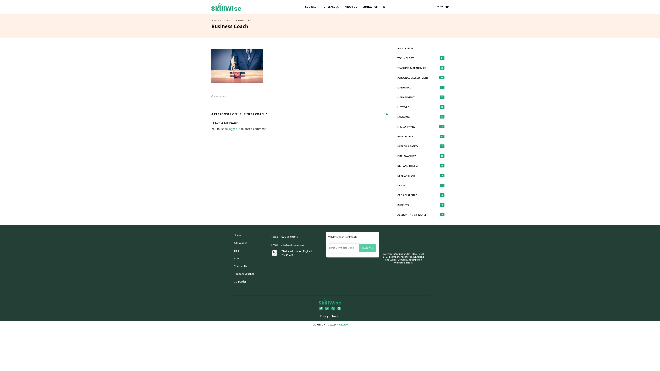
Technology (420, 58)
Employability (420, 156)
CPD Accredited (420, 195)
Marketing (420, 87)
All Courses (405, 48)
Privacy (324, 316)
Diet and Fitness (420, 165)
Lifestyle (420, 107)
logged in (234, 129)
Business (420, 205)
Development (420, 175)
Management (420, 97)
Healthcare (420, 136)
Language (420, 117)
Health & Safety (420, 146)
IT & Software (420, 126)
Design (420, 185)
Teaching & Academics (420, 68)
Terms (335, 316)
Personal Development (420, 77)
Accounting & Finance (420, 214)
